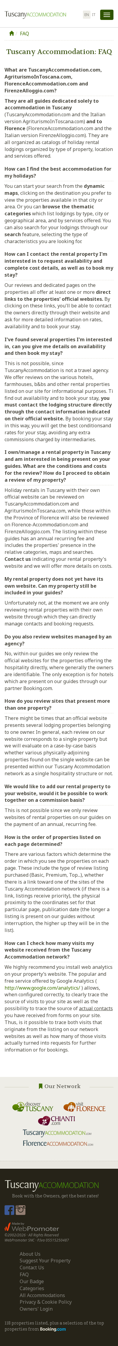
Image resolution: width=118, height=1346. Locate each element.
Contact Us (32, 1267)
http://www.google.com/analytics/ (42, 988)
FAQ (24, 33)
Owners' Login (36, 1309)
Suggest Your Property (45, 1260)
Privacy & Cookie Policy (46, 1302)
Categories (32, 1288)
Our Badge (32, 1281)
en (86, 14)
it (94, 14)
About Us (30, 1254)
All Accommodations (42, 1295)
